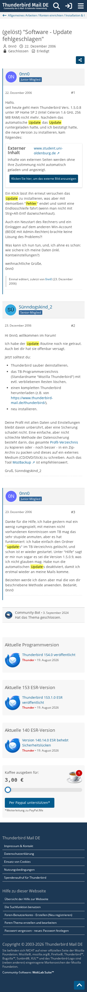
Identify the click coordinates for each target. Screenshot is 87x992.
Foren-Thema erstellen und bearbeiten (31, 923)
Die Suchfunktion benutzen (23, 907)
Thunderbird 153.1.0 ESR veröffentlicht (42, 700)
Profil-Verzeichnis (64, 442)
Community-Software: (28, 972)
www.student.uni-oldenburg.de (48, 151)
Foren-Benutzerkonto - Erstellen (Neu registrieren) (38, 915)
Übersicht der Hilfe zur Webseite (26, 899)
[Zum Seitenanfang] (79, 985)
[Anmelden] (68, 6)
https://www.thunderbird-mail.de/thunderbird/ (32, 400)
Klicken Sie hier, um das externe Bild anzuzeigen (43, 179)
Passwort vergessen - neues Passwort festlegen (37, 931)
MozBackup (22, 462)
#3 (73, 512)
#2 (73, 325)
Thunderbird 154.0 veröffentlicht (48, 654)
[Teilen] (80, 60)
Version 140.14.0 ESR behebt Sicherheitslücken (45, 742)
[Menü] (81, 6)
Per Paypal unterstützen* (29, 802)
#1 (73, 92)
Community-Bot (27, 612)
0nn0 (12, 46)
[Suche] (56, 6)
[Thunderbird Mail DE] (25, 6)
